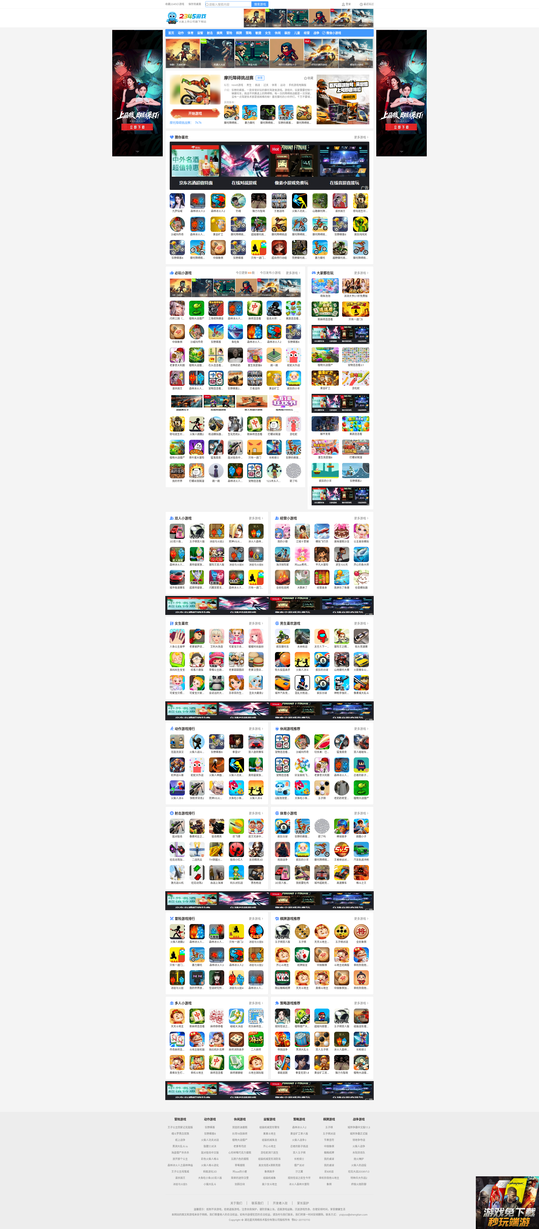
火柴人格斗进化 (210, 1165)
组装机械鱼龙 (269, 1140)
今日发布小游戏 (270, 272)
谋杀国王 (180, 1178)
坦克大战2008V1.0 (359, 1171)
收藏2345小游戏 (174, 4)
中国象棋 (329, 1146)
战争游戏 (359, 1119)
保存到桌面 (194, 4)
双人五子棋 (299, 1152)
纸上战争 (180, 1140)
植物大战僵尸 (239, 1140)
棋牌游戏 (329, 1119)
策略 (249, 33)
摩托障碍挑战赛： (181, 122)
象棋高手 (269, 1171)
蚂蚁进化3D (210, 1171)
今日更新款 (245, 272)
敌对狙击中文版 (210, 1152)
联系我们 (257, 1203)
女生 (268, 33)
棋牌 (239, 33)
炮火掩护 (359, 1159)
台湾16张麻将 (239, 1133)
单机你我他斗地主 (329, 1178)
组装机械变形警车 (269, 1127)
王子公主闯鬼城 (180, 1171)
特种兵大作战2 (359, 1178)
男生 (249, 85)
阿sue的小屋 (240, 1171)
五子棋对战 (329, 1133)
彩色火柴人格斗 (210, 1159)
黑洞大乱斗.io (180, 1146)
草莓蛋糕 (240, 1165)
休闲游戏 (240, 1119)
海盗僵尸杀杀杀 (180, 1152)
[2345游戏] (186, 18)
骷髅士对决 (210, 1146)
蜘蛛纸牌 (329, 1152)
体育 (190, 33)
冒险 (229, 33)
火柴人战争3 (299, 1140)
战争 (316, 33)
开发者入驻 (280, 1203)
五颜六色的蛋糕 (240, 1159)
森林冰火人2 (299, 1127)
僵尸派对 (299, 1165)
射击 (210, 33)
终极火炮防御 (358, 1184)
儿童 (297, 33)
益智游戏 (269, 1119)
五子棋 (329, 1127)
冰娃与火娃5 (180, 1184)
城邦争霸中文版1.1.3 (359, 1127)
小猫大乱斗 (210, 1184)
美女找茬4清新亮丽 (269, 1165)
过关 (265, 85)
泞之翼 (299, 1171)
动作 (181, 33)
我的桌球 (329, 1159)
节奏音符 (329, 1140)
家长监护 (303, 1203)
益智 (200, 33)
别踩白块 (240, 1184)
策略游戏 (299, 1119)
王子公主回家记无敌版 (180, 1127)
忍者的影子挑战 (299, 1146)
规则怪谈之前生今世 (299, 1178)
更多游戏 (360, 137)
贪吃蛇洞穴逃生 (269, 1152)
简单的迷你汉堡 (240, 1178)
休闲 (278, 33)
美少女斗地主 (269, 1184)
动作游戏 (210, 1119)
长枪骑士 (299, 1159)
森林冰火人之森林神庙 (180, 1165)
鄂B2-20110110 (301, 1219)
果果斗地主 (269, 1133)
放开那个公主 (180, 1159)
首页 (171, 33)
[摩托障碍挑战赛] (195, 90)
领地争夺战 (358, 1140)
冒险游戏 (180, 1119)
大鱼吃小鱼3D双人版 (210, 1178)
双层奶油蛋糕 (239, 1127)
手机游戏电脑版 (297, 85)
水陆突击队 (358, 1152)
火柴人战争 (358, 1146)
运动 (282, 85)
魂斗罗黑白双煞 (180, 1133)
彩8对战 (329, 1171)
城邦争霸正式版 (359, 1133)
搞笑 (220, 33)
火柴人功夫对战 (210, 1140)
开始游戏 (195, 113)
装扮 (287, 33)
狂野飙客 (210, 1127)
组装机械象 (269, 1178)
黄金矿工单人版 (299, 1133)
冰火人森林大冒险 (299, 1184)
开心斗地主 (269, 1146)
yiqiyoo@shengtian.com (353, 1214)
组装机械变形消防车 (269, 1159)
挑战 (257, 85)
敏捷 (258, 33)
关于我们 (236, 1203)
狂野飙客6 (210, 1133)
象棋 (329, 1184)
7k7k (198, 122)
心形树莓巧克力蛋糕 (239, 1152)
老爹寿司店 (239, 1146)
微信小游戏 (333, 33)
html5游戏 (237, 85)
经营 (307, 33)
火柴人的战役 (358, 1165)
